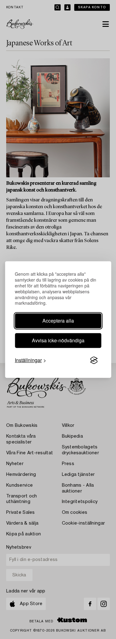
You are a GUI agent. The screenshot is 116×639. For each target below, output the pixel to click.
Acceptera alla (58, 320)
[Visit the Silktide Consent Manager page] (93, 360)
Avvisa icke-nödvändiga (58, 340)
